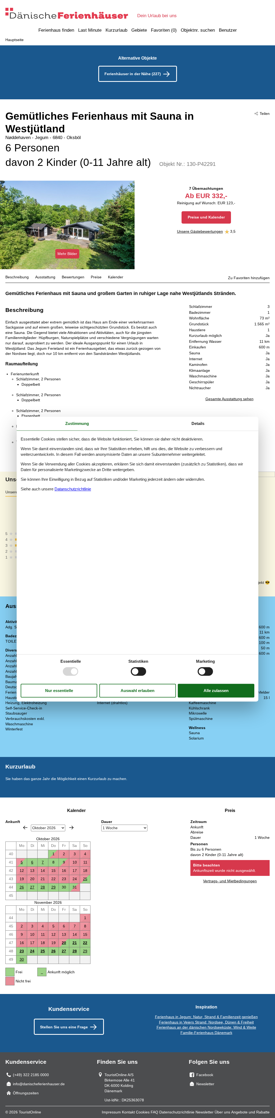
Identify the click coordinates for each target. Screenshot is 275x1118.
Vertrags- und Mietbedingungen (230, 881)
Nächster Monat (71, 828)
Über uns (222, 1112)
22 (85, 943)
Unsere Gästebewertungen (200, 231)
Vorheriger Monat (25, 828)
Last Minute (90, 30)
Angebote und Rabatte (250, 1112)
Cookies (143, 1112)
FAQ (154, 1112)
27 (32, 887)
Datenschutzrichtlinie (176, 1112)
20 (64, 943)
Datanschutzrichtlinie (73, 489)
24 (32, 951)
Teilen (265, 113)
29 (53, 887)
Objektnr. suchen (198, 30)
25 (85, 879)
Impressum (111, 1112)
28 (43, 887)
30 (22, 959)
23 (22, 951)
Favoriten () (164, 30)
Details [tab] (197, 423)
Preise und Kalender (206, 217)
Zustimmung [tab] (77, 423)
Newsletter (205, 1112)
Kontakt (128, 1112)
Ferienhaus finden (56, 30)
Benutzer (228, 30)
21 (75, 943)
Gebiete (139, 30)
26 (22, 887)
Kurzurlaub (116, 30)
